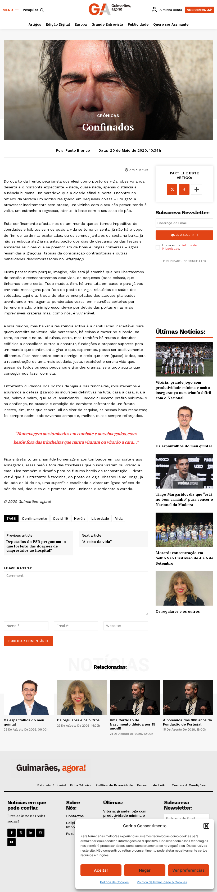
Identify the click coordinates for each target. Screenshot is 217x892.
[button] (206, 826)
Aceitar (101, 870)
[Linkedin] (30, 833)
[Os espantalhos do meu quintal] (184, 423)
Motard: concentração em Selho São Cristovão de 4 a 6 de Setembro (184, 557)
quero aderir (182, 235)
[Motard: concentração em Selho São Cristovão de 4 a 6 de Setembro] (184, 530)
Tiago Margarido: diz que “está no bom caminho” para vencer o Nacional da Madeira (184, 499)
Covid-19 (60, 519)
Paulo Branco (77, 150)
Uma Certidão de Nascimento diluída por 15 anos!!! (132, 724)
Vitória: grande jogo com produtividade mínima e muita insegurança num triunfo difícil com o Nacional (183, 390)
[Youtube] (11, 842)
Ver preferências (188, 870)
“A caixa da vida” (97, 542)
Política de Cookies (114, 882)
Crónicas (108, 116)
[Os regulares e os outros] (184, 588)
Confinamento (34, 519)
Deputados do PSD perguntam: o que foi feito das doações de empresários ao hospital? (36, 546)
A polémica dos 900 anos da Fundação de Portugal (187, 722)
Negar (145, 870)
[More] (196, 189)
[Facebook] (184, 189)
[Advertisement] (184, 290)
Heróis (79, 519)
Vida (119, 519)
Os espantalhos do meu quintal (184, 445)
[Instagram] (40, 833)
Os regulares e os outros (178, 611)
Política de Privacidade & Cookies (162, 882)
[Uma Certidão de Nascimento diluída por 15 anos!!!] (135, 697)
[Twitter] (21, 833)
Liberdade (100, 519)
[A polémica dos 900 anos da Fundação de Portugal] (188, 697)
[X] (172, 189)
